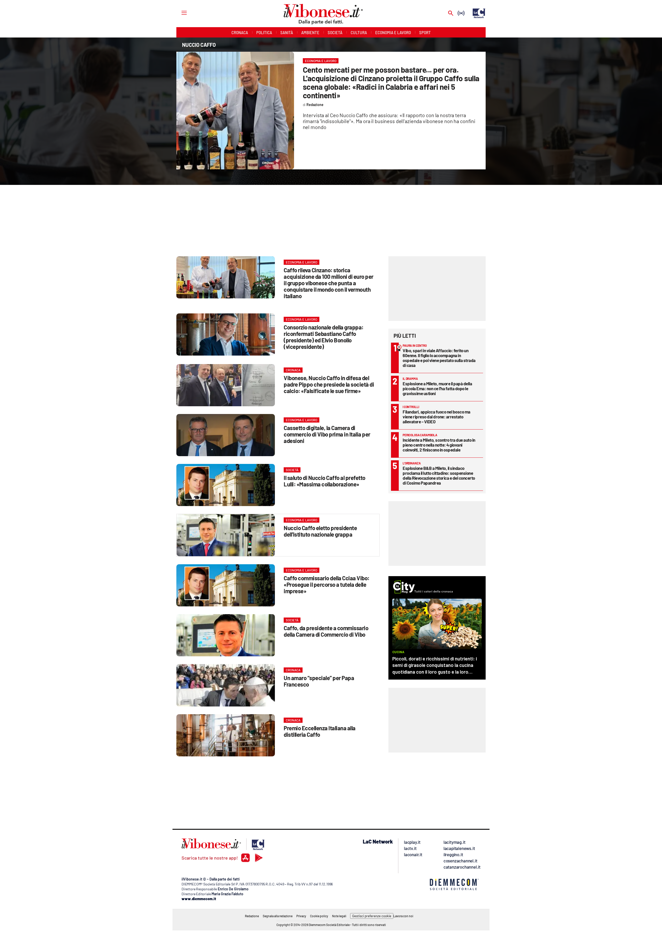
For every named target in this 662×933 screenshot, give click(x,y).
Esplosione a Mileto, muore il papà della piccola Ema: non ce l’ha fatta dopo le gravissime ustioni (437, 388)
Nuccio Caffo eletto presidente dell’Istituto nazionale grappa (320, 531)
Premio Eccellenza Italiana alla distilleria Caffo (320, 731)
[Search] (450, 14)
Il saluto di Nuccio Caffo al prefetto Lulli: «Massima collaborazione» (324, 480)
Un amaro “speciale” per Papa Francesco (319, 681)
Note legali (339, 916)
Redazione (252, 916)
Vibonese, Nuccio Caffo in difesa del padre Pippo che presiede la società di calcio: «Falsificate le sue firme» (329, 384)
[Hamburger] (179, 13)
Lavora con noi (403, 916)
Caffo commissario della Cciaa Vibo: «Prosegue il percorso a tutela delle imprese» (327, 584)
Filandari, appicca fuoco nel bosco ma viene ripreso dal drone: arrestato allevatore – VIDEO (436, 416)
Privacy (301, 916)
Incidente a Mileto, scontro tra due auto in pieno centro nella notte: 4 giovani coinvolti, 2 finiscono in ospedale (439, 444)
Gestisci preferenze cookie (371, 916)
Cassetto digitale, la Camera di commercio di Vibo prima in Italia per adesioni (327, 434)
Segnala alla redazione (277, 916)
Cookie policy (319, 916)
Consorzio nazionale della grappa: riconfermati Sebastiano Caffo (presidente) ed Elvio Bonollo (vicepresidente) (324, 337)
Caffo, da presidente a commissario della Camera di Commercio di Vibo (326, 631)
